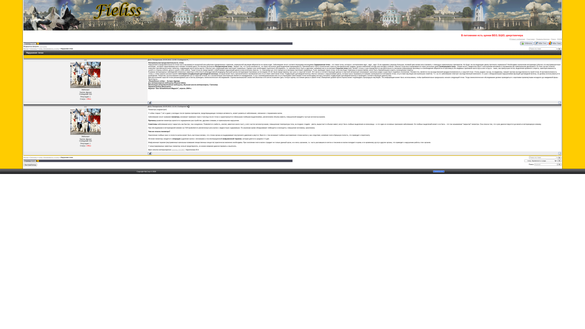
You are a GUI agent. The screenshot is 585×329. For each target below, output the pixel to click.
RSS (558, 16)
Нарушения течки (67, 49)
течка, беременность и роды (49, 49)
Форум (25, 49)
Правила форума (543, 39)
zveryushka (43, 46)
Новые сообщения (518, 39)
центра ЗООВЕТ (178, 150)
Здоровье (33, 49)
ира (85, 60)
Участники (530, 39)
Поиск (553, 39)
